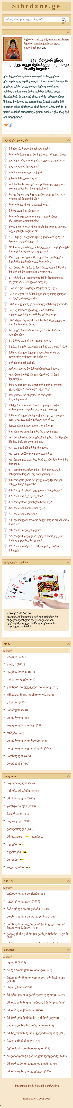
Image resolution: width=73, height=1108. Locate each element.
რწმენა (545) (15, 733)
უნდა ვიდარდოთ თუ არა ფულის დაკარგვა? (36, 160)
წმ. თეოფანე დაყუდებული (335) (29, 1071)
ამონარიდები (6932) (21, 798)
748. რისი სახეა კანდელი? (24, 530)
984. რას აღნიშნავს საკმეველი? (28, 447)
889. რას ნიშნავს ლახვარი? (25, 496)
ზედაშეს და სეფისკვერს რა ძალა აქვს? (33, 431)
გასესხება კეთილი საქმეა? (25, 172)
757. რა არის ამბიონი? (22, 514)
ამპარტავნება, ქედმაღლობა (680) (30, 694)
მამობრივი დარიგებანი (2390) (28, 909)
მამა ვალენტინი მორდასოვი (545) (30, 1025)
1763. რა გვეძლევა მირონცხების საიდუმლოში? (38, 304)
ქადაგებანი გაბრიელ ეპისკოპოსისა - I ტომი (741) (38, 935)
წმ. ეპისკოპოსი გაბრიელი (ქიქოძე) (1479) (36, 995)
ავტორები (15, 852)
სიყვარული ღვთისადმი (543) (27, 740)
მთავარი (10, 776)
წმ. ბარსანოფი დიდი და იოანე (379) (32, 1063)
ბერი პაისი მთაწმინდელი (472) (28, 1048)
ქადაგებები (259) (18, 821)
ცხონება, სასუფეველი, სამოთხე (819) (32, 687)
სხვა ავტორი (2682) (20, 987)
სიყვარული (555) (18, 717)
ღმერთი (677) (16, 702)
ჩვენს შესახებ (36, 1085)
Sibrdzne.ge (36, 6)
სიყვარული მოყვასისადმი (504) (29, 748)
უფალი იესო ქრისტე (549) (25, 725)
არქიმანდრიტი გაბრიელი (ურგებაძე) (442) (37, 1056)
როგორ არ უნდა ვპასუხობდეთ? (28, 204)
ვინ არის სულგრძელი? (23, 178)
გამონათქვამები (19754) (23, 790)
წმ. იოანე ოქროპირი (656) (25, 1010)
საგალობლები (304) (21, 783)
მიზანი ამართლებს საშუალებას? (29, 148)
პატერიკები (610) (19, 813)
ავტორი (9, 949)
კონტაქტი (52, 1085)
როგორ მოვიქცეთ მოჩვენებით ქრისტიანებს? (37, 154)
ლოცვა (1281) (16, 656)
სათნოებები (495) (19, 756)
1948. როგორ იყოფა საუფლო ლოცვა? (33, 288)
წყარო (8, 881)
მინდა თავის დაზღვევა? (23, 210)
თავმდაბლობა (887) (21, 671)
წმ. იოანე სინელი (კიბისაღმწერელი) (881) (36, 1002)
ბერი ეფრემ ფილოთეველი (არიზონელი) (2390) (36, 979)
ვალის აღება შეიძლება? (23, 166)
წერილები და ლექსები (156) (26, 893)
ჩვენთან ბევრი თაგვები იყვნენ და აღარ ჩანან (37, 346)
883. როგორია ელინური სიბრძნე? (30, 502)
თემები (13, 844)
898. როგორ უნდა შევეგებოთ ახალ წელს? (35, 490)
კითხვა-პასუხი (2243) (21, 806)
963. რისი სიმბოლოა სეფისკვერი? (30, 453)
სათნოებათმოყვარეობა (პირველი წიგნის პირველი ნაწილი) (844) (36, 926)
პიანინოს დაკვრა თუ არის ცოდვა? (30, 340)
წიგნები (13, 859)
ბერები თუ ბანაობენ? (21, 362)
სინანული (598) (17, 710)
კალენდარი (16, 867)
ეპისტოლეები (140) (20, 829)
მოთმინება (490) (18, 763)
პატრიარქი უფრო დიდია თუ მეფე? (30, 425)
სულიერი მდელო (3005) (23, 901)
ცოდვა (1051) (16, 664)
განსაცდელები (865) (21, 679)
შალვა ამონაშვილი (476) (24, 1040)
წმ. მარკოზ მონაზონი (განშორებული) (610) (36, 1017)
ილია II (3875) (16, 962)
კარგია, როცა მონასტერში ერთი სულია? (34, 368)
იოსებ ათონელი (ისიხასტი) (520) (29, 970)
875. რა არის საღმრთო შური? (27, 508)
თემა (7, 644)
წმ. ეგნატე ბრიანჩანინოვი (52, 39)
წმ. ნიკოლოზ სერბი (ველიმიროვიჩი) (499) (36, 1033)
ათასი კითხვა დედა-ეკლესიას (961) (32, 916)
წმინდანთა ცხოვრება (25, 836)
